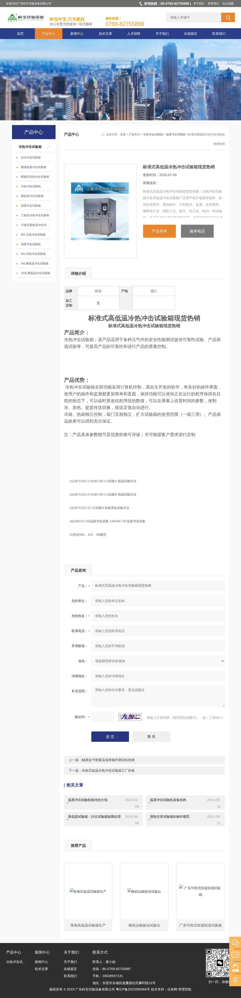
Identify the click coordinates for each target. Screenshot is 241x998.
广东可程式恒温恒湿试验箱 (200, 925)
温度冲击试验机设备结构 (168, 800)
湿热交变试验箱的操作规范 (169, 816)
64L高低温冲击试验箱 (34, 263)
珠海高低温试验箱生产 (88, 925)
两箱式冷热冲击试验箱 (35, 176)
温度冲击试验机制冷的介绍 (88, 800)
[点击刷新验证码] (130, 717)
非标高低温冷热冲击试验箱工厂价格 (108, 770)
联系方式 (100, 952)
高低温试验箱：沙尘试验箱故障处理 (94, 816)
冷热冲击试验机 (31, 186)
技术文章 (105, 33)
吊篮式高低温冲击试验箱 (36, 225)
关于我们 (199, 3)
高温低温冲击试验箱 (33, 167)
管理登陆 (184, 989)
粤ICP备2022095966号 (133, 989)
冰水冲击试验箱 (31, 157)
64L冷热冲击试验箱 (33, 253)
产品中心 (48, 33)
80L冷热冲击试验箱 (33, 234)
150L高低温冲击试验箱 (35, 273)
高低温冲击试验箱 (32, 196)
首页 (20, 33)
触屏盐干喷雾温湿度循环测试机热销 (108, 760)
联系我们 (213, 3)
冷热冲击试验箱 (30, 147)
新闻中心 (77, 33)
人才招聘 (133, 33)
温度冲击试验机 (31, 244)
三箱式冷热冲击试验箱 (35, 215)
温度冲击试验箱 (31, 205)
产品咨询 (159, 231)
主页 (123, 134)
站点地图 (228, 3)
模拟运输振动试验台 (144, 925)
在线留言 (190, 33)
